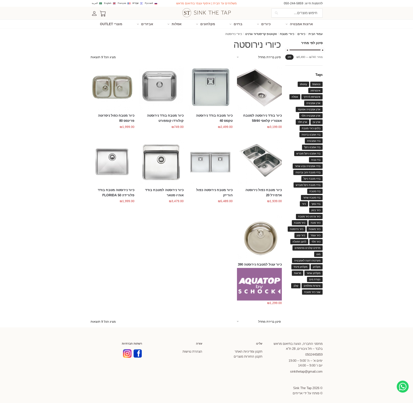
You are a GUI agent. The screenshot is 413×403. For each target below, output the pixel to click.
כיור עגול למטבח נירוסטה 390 (260, 264)
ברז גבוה (315, 159)
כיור (304, 203)
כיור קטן (301, 235)
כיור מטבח (299, 222)
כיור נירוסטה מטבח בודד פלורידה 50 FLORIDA (116, 192)
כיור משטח (314, 229)
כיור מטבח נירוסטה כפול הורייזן (214, 192)
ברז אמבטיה (313, 140)
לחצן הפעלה (299, 241)
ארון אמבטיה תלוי (310, 115)
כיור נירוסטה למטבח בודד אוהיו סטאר (164, 192)
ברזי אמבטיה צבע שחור (307, 166)
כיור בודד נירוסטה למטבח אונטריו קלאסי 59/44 (262, 118)
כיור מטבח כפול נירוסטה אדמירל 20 (263, 192)
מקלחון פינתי (300, 266)
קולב (295, 285)
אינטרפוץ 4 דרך (312, 96)
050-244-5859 (293, 3)
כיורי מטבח (287, 34)
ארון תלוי (302, 122)
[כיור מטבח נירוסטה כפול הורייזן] (210, 161)
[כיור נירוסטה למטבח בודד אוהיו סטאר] (161, 161)
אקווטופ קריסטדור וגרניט (261, 34)
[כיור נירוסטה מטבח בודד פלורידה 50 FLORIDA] (112, 161)
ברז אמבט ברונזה (311, 134)
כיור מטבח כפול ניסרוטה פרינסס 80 (116, 118)
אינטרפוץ (315, 90)
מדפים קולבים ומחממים (307, 247)
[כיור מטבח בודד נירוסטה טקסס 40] (210, 87)
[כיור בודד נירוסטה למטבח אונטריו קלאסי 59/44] (259, 87)
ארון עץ (316, 122)
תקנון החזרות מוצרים (248, 356)
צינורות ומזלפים (312, 285)
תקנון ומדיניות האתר (248, 351)
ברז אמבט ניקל (312, 147)
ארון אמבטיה (313, 103)
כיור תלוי (316, 241)
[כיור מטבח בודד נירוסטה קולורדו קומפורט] (161, 87)
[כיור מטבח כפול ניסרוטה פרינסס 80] (112, 87)
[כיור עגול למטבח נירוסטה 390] (259, 236)
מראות (297, 273)
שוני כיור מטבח (312, 292)
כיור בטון (315, 210)
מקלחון (316, 266)
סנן (289, 56)
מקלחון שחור (313, 273)
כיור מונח (315, 222)
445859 (314, 354)
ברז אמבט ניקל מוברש (308, 153)
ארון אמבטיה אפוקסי (309, 109)
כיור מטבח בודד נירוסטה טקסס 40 (214, 118)
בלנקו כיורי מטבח (311, 128)
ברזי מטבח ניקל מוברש (308, 185)
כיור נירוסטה (296, 229)
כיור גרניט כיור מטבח (309, 216)
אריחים (297, 393)
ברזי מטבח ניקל (312, 178)
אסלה (295, 96)
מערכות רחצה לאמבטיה (307, 260)
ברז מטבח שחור (311, 197)
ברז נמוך (315, 203)
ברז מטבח (314, 191)
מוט (318, 254)
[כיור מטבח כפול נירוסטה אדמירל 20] (259, 161)
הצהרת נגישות (192, 351)
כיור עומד (315, 235)
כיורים (301, 34)
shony (303, 84)
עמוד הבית (316, 34)
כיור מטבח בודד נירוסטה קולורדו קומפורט (165, 118)
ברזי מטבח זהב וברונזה (307, 172)
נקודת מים (314, 279)
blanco (316, 84)
